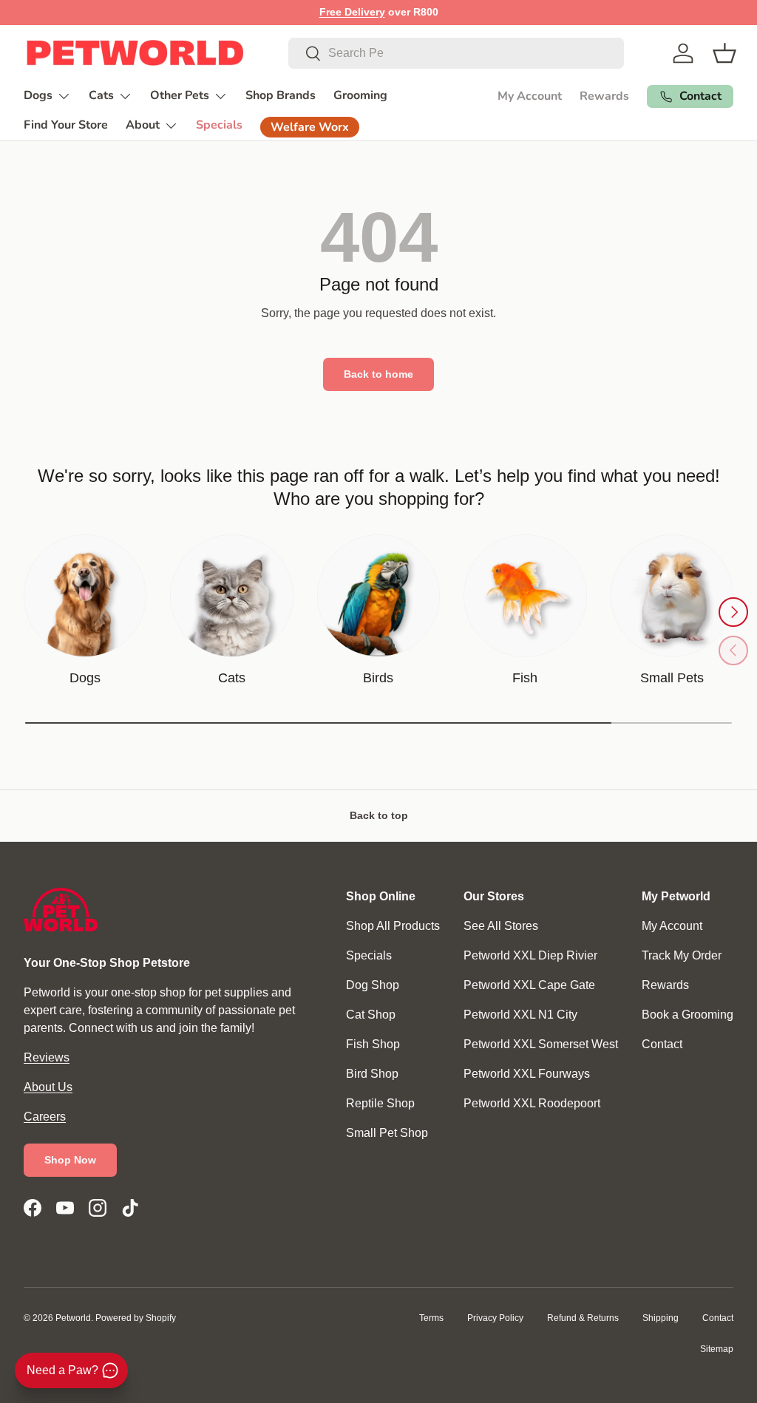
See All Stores (501, 926)
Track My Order (682, 955)
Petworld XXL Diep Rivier (530, 955)
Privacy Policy (495, 1318)
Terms (431, 1318)
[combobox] (456, 53)
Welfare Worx (310, 127)
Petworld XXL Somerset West (541, 1044)
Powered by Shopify (135, 1318)
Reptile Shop (380, 1103)
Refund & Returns (583, 1318)
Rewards (604, 96)
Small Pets (672, 677)
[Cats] (231, 595)
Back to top (379, 815)
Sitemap (716, 1349)
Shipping (660, 1318)
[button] (724, 53)
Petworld (73, 1318)
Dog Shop (372, 985)
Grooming (360, 95)
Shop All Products (393, 926)
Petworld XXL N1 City (520, 1014)
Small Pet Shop (387, 1133)
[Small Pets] (672, 595)
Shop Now (70, 1160)
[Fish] (524, 595)
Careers (45, 1116)
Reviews (46, 1057)
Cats (231, 677)
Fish (524, 677)
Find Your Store (66, 125)
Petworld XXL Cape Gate (529, 985)
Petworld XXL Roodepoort (532, 1103)
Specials (219, 125)
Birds (378, 677)
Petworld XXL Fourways (527, 1073)
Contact (662, 1044)
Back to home (378, 374)
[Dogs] (85, 595)
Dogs (85, 677)
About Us (48, 1087)
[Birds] (378, 595)
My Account (530, 96)
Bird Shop (372, 1073)
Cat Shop (371, 1014)
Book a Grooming (687, 1014)
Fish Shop (373, 1044)
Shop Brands (280, 95)
